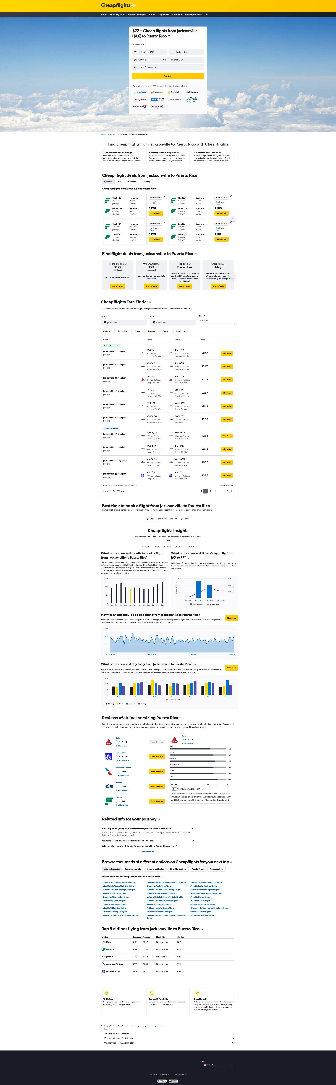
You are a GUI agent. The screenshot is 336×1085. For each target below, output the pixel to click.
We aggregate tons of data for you (118, 1038)
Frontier (119, 797)
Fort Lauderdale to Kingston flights (205, 890)
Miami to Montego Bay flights (159, 904)
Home (104, 14)
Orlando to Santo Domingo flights (161, 893)
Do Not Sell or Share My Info (159, 1074)
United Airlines (122, 753)
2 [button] (210, 491)
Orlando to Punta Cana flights (159, 886)
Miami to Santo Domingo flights (203, 886)
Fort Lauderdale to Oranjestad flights (162, 901)
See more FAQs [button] (148, 852)
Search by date (117, 14)
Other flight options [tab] (178, 869)
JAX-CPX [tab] (173, 519)
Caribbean (111, 134)
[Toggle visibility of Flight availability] (197, 604)
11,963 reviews (122, 775)
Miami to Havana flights (200, 901)
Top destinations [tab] (216, 869)
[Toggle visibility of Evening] (142, 704)
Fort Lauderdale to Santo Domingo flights (164, 890)
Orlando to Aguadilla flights (114, 904)
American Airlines (123, 768)
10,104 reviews (122, 761)
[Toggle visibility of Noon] (120, 704)
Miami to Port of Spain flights (115, 912)
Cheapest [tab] (108, 181)
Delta (118, 738)
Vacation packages (137, 14)
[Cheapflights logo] (115, 5)
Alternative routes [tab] (112, 869)
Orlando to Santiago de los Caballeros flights (209, 908)
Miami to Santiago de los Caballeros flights (121, 915)
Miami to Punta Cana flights (114, 893)
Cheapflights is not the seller (116, 1033)
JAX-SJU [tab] (150, 519)
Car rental (177, 14)
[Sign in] (207, 14)
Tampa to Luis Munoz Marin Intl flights (206, 882)
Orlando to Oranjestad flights (202, 904)
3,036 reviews (122, 790)
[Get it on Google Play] (162, 1081)
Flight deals (163, 14)
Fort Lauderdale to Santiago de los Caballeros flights (166, 916)
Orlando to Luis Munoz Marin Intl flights (119, 882)
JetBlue (119, 782)
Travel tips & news (193, 14)
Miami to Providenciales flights (160, 912)
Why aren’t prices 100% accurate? (119, 1043)
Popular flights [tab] (198, 869)
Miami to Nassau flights (200, 897)
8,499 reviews (122, 746)
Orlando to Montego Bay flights (116, 897)
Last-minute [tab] (132, 181)
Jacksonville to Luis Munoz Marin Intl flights (165, 897)
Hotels (152, 14)
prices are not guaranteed (154, 1026)
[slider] (235, 323)
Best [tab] (120, 181)
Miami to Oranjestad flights (114, 901)
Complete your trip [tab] (133, 869)
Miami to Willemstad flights (114, 908)
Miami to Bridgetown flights (202, 915)
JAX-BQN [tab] (162, 519)
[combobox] (139, 44)
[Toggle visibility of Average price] (213, 604)
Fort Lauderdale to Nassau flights (160, 908)
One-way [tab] (146, 181)
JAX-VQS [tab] (185, 519)
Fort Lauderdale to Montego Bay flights (119, 890)
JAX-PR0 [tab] (145, 546)
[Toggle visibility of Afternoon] (130, 704)
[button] (169, 36)
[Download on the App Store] (173, 1081)
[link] (117, 286)
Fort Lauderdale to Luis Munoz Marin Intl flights (166, 882)
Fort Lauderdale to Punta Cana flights (206, 893)
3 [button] (215, 491)
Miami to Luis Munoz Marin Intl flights (118, 886)
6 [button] (227, 491)
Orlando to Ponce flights (200, 912)
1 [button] (205, 491)
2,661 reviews (122, 805)
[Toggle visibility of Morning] (110, 704)
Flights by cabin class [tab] (155, 869)
